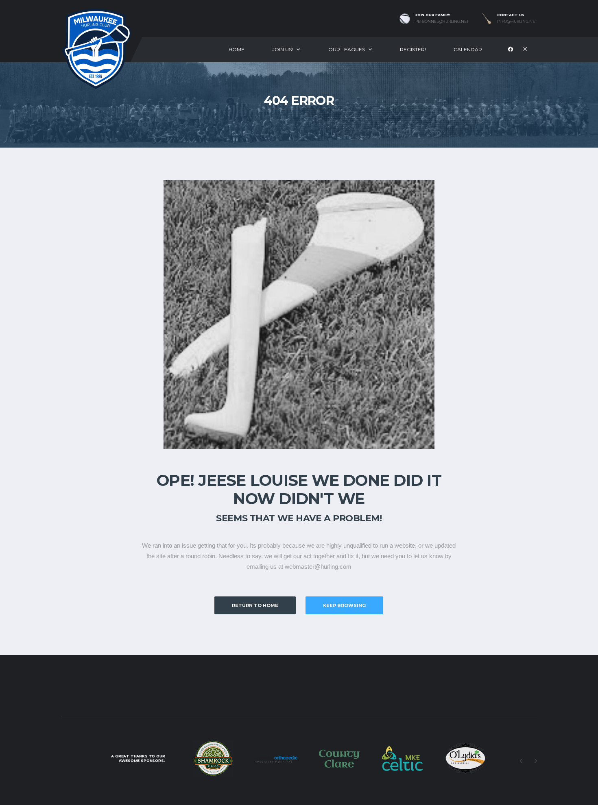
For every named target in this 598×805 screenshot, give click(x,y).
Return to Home (255, 605)
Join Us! (282, 49)
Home (236, 49)
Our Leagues (346, 49)
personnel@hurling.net (442, 22)
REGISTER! (413, 49)
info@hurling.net (517, 22)
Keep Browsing (344, 605)
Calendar (468, 49)
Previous (521, 761)
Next (535, 761)
